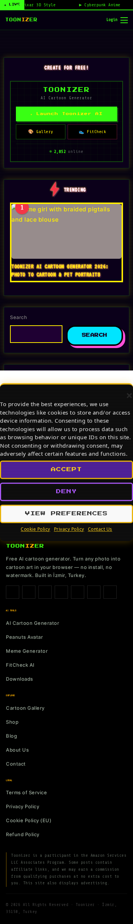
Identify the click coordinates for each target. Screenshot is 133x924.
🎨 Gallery (40, 131)
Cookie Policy (35, 529)
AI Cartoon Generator (32, 623)
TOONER (21, 20)
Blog (11, 736)
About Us (17, 750)
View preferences (66, 513)
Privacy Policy (69, 529)
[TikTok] (45, 592)
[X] (77, 592)
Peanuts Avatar (24, 637)
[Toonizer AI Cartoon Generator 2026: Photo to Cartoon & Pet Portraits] (66, 231)
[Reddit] (110, 592)
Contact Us (100, 529)
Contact (16, 764)
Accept (66, 469)
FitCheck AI (20, 665)
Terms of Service (26, 792)
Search (18, 317)
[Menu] (124, 20)
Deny (66, 491)
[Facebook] (12, 592)
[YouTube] (93, 592)
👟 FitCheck (92, 131)
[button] (129, 395)
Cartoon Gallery (25, 708)
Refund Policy (23, 834)
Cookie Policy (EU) (28, 820)
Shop (12, 722)
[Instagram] (28, 592)
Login (111, 19)
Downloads (19, 679)
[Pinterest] (61, 592)
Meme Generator (27, 651)
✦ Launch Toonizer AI (66, 113)
